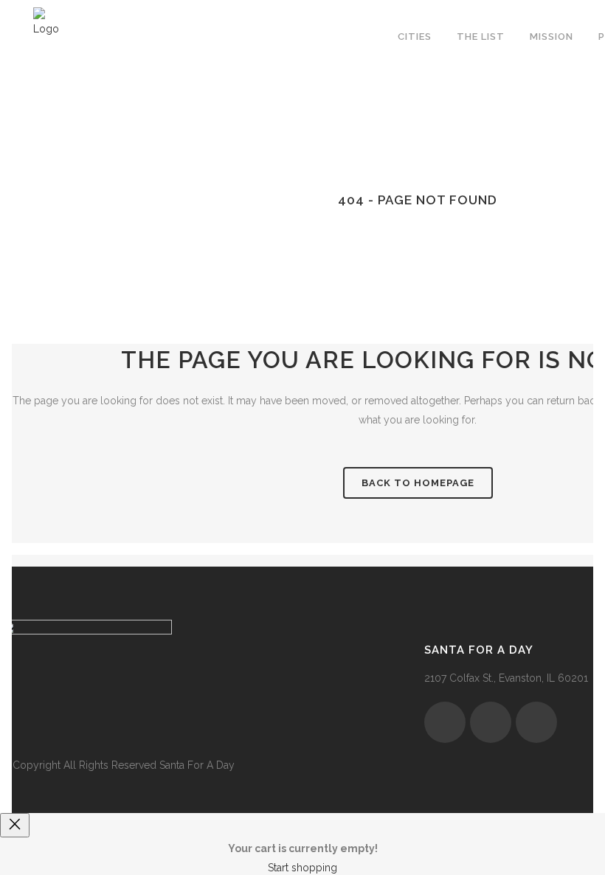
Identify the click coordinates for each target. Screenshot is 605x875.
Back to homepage (418, 482)
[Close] (15, 825)
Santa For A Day (197, 765)
